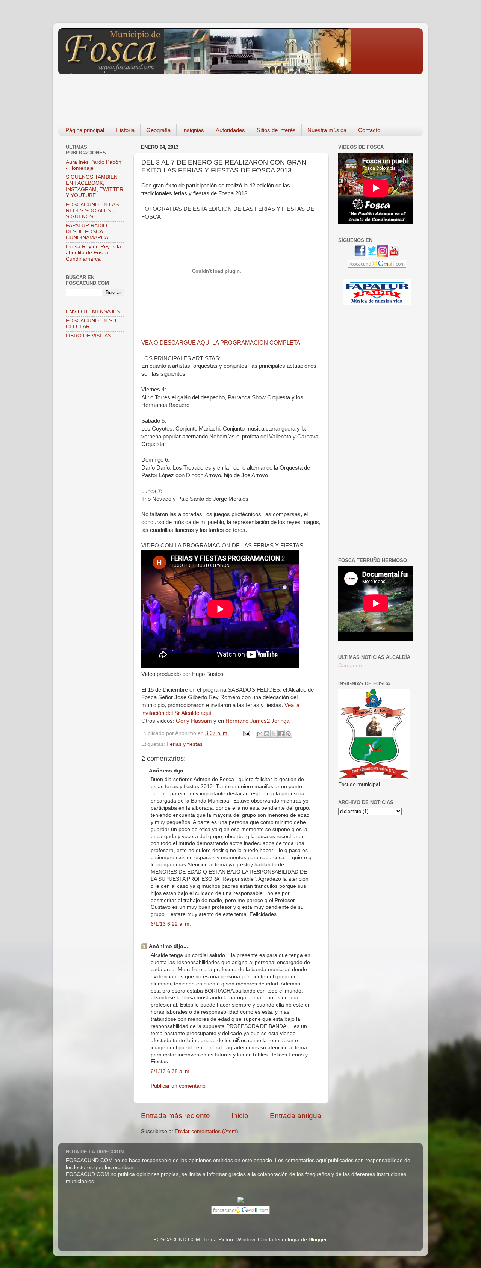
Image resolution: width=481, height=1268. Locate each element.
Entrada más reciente (175, 1116)
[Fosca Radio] (377, 303)
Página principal (84, 130)
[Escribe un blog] (267, 734)
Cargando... (352, 665)
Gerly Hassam (194, 721)
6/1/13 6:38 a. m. (171, 1071)
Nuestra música (326, 130)
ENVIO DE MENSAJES (93, 311)
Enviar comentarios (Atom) (206, 1131)
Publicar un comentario (178, 1086)
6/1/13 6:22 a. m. (171, 924)
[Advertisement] (195, 94)
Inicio (239, 1116)
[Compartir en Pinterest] (288, 734)
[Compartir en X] (274, 734)
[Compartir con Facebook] (281, 734)
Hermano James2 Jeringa (257, 721)
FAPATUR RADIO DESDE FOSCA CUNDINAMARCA (87, 231)
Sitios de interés (276, 130)
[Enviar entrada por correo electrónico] (245, 733)
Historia (125, 130)
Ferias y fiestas (184, 744)
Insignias (193, 130)
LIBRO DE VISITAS (88, 336)
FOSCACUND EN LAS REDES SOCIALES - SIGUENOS (92, 210)
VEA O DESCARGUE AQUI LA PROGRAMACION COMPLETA (220, 343)
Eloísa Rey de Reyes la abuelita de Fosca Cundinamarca (93, 252)
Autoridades (230, 130)
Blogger (318, 1239)
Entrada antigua (295, 1116)
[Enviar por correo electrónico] (259, 734)
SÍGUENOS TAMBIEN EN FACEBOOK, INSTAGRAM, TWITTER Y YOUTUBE (94, 186)
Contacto (369, 130)
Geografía (158, 130)
